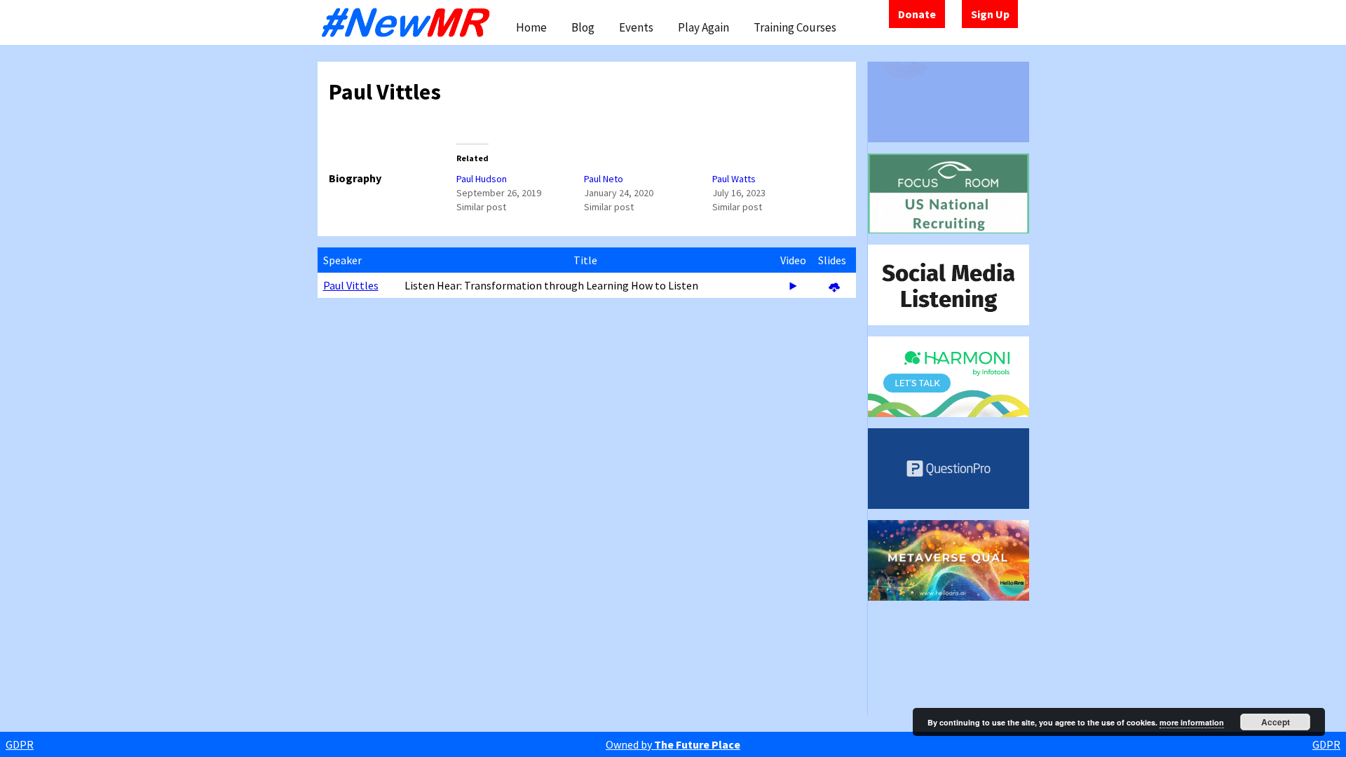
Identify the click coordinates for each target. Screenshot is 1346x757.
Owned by (673, 744)
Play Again (703, 27)
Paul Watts (734, 178)
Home (531, 27)
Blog (582, 27)
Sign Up (990, 14)
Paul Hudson (481, 178)
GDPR (20, 744)
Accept (1275, 722)
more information (1192, 722)
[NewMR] (409, 22)
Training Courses (795, 27)
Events (636, 27)
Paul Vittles (351, 285)
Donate (917, 14)
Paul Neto (603, 178)
